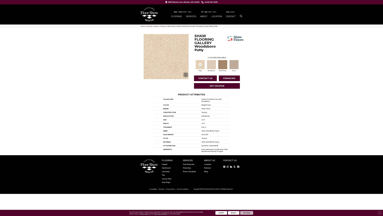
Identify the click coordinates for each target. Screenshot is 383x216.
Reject (233, 213)
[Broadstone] (211, 65)
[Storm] (234, 65)
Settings (246, 213)
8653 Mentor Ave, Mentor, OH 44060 (183, 2)
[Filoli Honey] (223, 65)
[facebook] (238, 167)
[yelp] (235, 167)
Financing (229, 78)
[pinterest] (224, 167)
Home (143, 26)
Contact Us (205, 78)
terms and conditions (160, 214)
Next (240, 63)
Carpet (155, 26)
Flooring (149, 26)
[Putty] (200, 65)
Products (163, 26)
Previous (193, 63)
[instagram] (228, 167)
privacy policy (144, 214)
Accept (221, 213)
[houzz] (231, 167)
